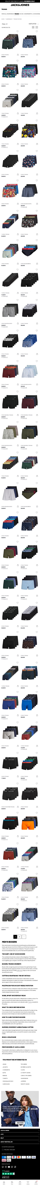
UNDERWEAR (24, 1078)
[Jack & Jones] (20, 5)
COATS (23, 1070)
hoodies (5, 1004)
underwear (19, 970)
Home (2, 19)
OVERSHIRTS (6, 1070)
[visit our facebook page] (3, 1167)
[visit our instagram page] (6, 1167)
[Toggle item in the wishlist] (17, 31)
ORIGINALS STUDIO (8, 1081)
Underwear (9, 19)
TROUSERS (24, 1064)
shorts (3, 1032)
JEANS (4, 1064)
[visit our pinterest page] (12, 1167)
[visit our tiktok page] (15, 1167)
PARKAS (5, 1075)
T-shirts (30, 1002)
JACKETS (5, 1067)
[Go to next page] (24, 937)
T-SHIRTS (5, 1078)
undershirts (7, 1022)
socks (35, 1020)
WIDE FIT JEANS (25, 1084)
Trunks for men (17, 19)
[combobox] (30, 24)
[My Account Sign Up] (20, 1109)
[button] (10, 42)
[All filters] (10, 24)
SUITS (4, 1072)
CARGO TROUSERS (26, 1075)
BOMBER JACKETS (26, 1067)
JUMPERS (23, 1081)
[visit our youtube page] (9, 1167)
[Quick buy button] (17, 55)
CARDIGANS (6, 1084)
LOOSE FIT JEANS (25, 1072)
